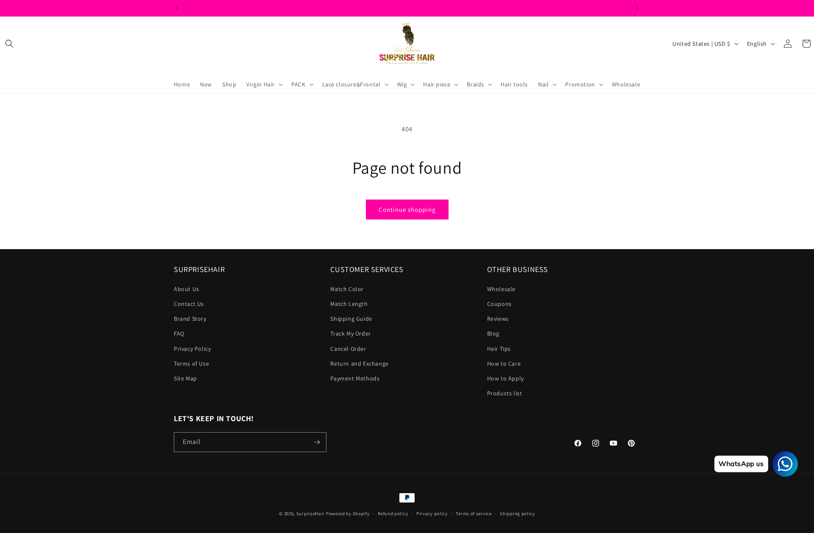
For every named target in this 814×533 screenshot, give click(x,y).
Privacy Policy (192, 349)
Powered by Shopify (348, 513)
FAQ (179, 333)
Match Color (347, 289)
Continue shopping (407, 209)
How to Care (504, 363)
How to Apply (505, 378)
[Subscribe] (316, 442)
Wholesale (501, 289)
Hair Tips (499, 349)
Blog (493, 333)
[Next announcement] (637, 8)
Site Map (185, 378)
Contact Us (189, 304)
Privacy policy (432, 513)
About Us (186, 289)
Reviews (498, 318)
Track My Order (350, 333)
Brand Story (190, 318)
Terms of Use (191, 363)
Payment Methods (354, 378)
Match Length (349, 304)
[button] (9, 43)
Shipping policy (517, 513)
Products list (504, 393)
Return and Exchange (359, 363)
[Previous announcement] (176, 8)
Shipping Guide (351, 318)
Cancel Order (348, 349)
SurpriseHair (310, 513)
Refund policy (393, 513)
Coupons (499, 304)
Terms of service (473, 513)
